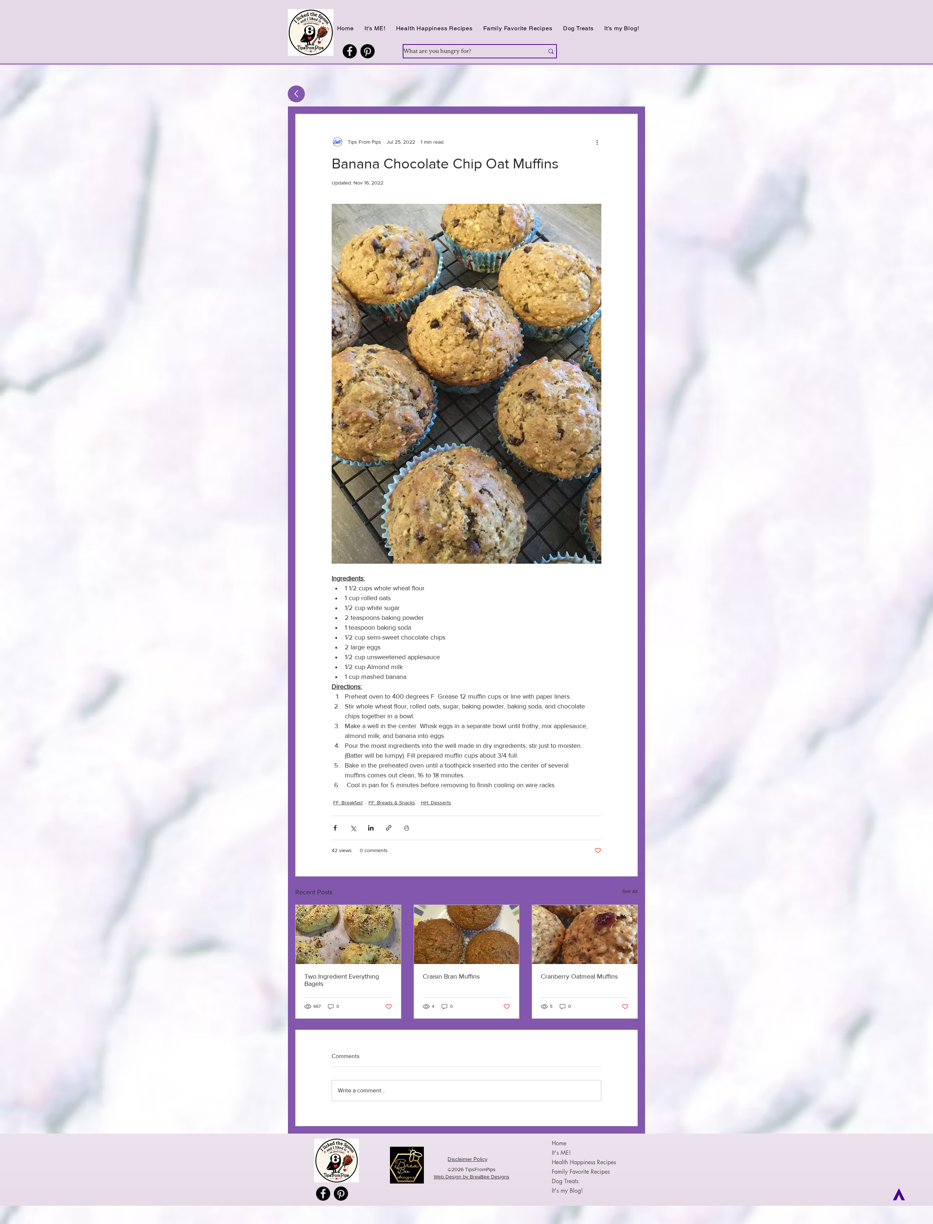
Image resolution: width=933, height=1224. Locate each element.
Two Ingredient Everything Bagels (341, 980)
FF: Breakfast (348, 802)
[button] (434, 28)
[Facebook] (350, 51)
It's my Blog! (567, 1190)
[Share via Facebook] (335, 827)
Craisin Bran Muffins (451, 976)
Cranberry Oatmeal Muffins (579, 976)
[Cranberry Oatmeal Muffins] (584, 934)
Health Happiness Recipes (584, 1162)
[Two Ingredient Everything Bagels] (348, 934)
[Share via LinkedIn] (370, 827)
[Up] (296, 94)
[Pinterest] (367, 51)
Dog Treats (565, 1181)
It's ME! (561, 1153)
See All (630, 891)
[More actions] (597, 141)
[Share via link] (388, 827)
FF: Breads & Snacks (391, 802)
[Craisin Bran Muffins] (466, 934)
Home (559, 1143)
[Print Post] (406, 827)
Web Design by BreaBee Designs (472, 1177)
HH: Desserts (436, 802)
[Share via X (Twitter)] (353, 827)
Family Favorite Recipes (581, 1172)
